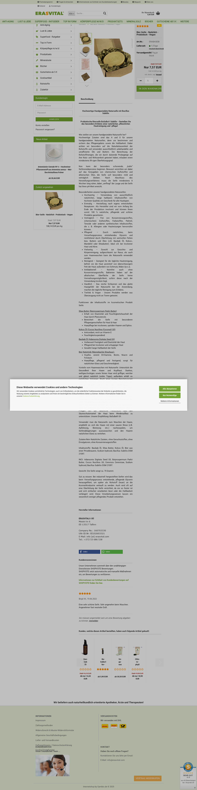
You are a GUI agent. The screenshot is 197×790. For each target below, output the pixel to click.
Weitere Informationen (170, 401)
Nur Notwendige (170, 395)
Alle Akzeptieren (170, 389)
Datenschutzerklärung (31, 396)
